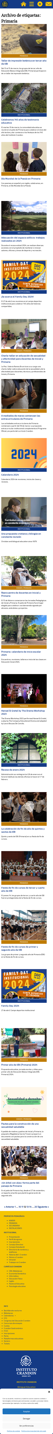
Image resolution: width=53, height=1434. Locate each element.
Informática (14, 1276)
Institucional (24, 115)
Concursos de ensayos (13, 1323)
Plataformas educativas (13, 1338)
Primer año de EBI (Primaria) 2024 (19, 1064)
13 (27, 1206)
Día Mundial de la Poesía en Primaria (20, 178)
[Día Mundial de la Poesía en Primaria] (24, 157)
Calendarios (9, 1315)
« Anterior (9, 1206)
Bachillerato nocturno (13, 1310)
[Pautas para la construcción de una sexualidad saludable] (24, 1102)
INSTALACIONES (15, 1228)
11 (22, 1206)
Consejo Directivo (16, 1244)
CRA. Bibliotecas (15, 1271)
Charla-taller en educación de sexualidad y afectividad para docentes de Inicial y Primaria (23, 358)
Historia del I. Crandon (18, 1254)
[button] (49, 1392)
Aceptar (26, 1411)
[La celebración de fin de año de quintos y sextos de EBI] (24, 807)
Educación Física (15, 1278)
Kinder (19, 351)
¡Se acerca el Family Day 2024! (17, 296)
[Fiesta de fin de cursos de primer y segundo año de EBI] (24, 925)
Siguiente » (43, 1206)
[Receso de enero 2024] (24, 748)
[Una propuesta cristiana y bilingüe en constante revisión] (24, 512)
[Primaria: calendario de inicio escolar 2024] (24, 630)
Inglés (11, 1281)
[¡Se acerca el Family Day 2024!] (24, 275)
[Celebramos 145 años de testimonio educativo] (24, 98)
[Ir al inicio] (4, 4)
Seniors (7, 1341)
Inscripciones (14, 1242)
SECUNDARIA (14, 1225)
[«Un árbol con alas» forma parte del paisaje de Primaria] (24, 1161)
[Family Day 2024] (24, 984)
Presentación (14, 1237)
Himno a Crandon (16, 1257)
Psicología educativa (17, 1286)
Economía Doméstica (17, 1273)
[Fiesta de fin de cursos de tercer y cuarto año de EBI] (24, 866)
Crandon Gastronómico (13, 1328)
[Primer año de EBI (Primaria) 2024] (24, 1043)
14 (30, 1206)
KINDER (12, 1220)
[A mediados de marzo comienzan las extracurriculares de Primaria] (24, 394)
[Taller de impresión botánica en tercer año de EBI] (24, 39)
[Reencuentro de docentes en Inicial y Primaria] (24, 571)
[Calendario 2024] (24, 453)
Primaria (24, 56)
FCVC (6, 1331)
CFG (5, 1318)
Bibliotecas (8, 1313)
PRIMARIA (13, 1223)
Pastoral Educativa (16, 1284)
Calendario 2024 (10, 474)
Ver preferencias (26, 1426)
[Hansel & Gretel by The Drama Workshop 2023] (24, 689)
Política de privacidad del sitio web (33, 1431)
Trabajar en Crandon (17, 1262)
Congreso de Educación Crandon (17, 1320)
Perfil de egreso (15, 1239)
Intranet (12, 1260)
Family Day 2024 (10, 1005)
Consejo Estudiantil (17, 1247)
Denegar (26, 1418)
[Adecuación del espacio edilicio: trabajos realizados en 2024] (24, 216)
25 (35, 1206)
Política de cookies (13, 1431)
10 (20, 1206)
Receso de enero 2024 (13, 769)
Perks (6, 1336)
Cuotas (7, 1326)
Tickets (7, 1343)
